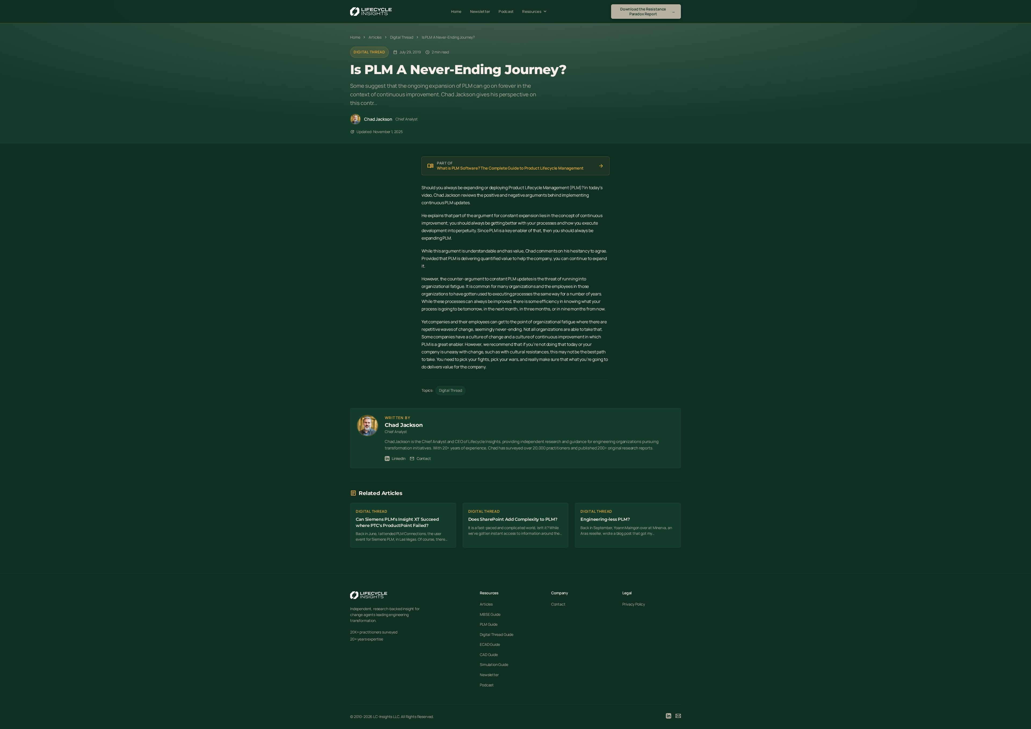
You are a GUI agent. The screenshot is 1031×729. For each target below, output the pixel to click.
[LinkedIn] (668, 716)
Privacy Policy (633, 604)
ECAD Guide (490, 644)
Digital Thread (369, 51)
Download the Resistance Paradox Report (647, 11)
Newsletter (480, 11)
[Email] (678, 716)
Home (456, 11)
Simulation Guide (494, 664)
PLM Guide (489, 624)
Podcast (506, 11)
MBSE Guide (490, 614)
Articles (486, 604)
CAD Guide (489, 654)
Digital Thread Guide (496, 634)
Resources (535, 11)
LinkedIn (398, 458)
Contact (420, 458)
